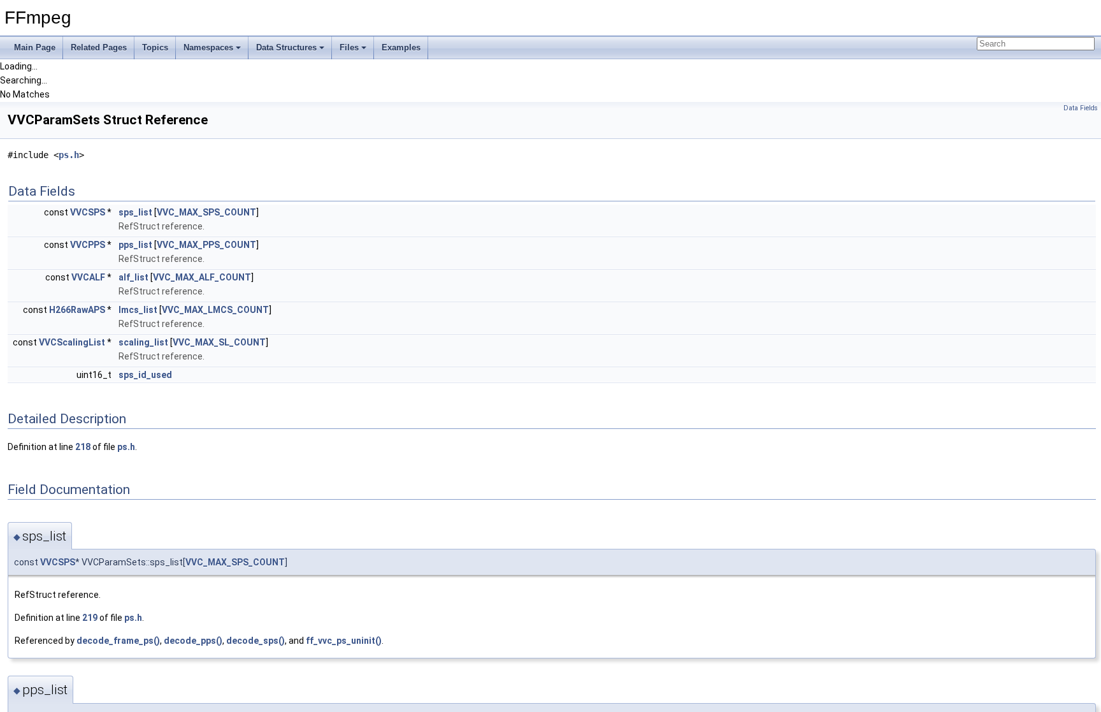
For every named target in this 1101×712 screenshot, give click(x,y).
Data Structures (286, 47)
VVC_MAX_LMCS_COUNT (215, 310)
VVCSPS (87, 212)
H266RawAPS (77, 310)
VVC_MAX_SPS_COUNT (206, 212)
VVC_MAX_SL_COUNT (219, 342)
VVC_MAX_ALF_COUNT (202, 277)
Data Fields (1080, 108)
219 (89, 618)
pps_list (135, 245)
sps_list (135, 212)
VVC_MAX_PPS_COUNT (206, 245)
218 (82, 447)
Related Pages (99, 47)
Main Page (34, 47)
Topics (155, 47)
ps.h (69, 155)
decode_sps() (255, 641)
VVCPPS (87, 245)
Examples (401, 47)
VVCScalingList (72, 342)
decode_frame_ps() (118, 641)
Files (349, 47)
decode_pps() (193, 641)
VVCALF (88, 277)
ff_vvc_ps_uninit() (344, 641)
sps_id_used (145, 375)
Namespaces (208, 47)
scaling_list (143, 342)
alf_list (133, 277)
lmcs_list (138, 310)
